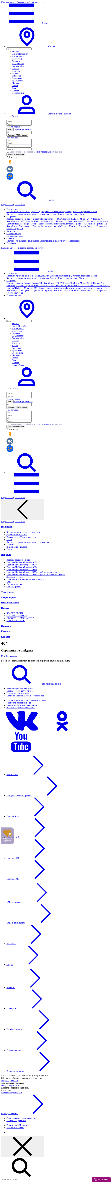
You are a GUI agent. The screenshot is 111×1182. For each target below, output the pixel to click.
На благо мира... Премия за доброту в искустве (23, 2)
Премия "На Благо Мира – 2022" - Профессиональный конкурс (35, 224)
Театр (81, 214)
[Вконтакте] (21, 731)
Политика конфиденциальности (21, 1118)
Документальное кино (50, 211)
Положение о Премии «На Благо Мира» (25, 579)
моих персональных (45, 152)
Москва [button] (51, 46)
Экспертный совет (49, 226)
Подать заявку (7, 204)
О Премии (6, 554)
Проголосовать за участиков (19, 691)
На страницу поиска (51, 684)
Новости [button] (10, 238)
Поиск (50, 200)
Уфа (14, 88)
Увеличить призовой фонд (18, 703)
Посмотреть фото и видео (18, 693)
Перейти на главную (10, 656)
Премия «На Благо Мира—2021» (21, 569)
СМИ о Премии (13, 587)
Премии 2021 (12, 879)
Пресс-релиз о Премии (29, 226)
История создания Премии (19, 219)
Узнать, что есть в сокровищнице (21, 705)
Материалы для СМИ (16, 1120)
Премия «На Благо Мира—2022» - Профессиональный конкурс (35, 574)
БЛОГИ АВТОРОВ (15, 620)
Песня (94, 211)
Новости (5, 608)
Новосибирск (18, 93)
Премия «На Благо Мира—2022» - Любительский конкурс (33, 572)
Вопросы (5, 636)
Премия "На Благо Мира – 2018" (47, 219)
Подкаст (54, 214)
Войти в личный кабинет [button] (59, 114)
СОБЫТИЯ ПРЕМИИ (16, 616)
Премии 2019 (12, 837)
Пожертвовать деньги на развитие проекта (26, 700)
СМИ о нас (63, 226)
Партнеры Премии (78, 226)
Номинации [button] (12, 209)
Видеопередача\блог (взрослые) (76, 211)
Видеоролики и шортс (68, 214)
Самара (15, 90)
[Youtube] (21, 751)
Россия (15, 85)
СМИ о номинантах (15, 923)
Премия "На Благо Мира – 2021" (40, 221)
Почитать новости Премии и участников (25, 696)
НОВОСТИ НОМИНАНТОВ (20, 618)
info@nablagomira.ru (10, 1085)
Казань (15, 73)
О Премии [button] (11, 216)
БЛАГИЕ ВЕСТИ (14, 613)
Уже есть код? (12, 138)
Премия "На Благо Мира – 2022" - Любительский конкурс (83, 221)
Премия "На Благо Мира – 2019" (77, 219)
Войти (10, 129)
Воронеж (16, 61)
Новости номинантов (29, 241)
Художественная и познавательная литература (28, 214)
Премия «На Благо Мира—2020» (21, 567)
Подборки (18, 228)
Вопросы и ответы (15, 1071)
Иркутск (16, 71)
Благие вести (12, 241)
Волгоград (17, 59)
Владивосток (18, 63)
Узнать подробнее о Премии (19, 688)
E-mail (15, 116)
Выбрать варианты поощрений (20, 707)
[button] (26, 318)
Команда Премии (9, 1113)
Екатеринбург (18, 66)
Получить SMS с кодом (17, 135)
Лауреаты (11, 943)
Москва (15, 51)
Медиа (9, 964)
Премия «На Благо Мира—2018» (21, 562)
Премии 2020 (12, 858)
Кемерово (16, 76)
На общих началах (14, 236)
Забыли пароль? (13, 127)
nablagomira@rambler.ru (11, 1093)
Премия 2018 (12, 816)
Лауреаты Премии (74, 224)
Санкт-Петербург (20, 54)
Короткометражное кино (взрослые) (23, 211)
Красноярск (17, 81)
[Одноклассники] (62, 731)
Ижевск (15, 68)
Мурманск (17, 83)
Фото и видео (12, 231)
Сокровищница (13, 233)
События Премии (48, 241)
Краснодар (17, 78)
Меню (45, 23)
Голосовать (20, 204)
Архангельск (18, 56)
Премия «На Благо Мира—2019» (21, 565)
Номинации (6, 527)
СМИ (9, 582)
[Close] (22, 1146)
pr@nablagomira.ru (9, 1080)
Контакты (92, 226)
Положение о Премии (16, 1125)
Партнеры (11, 243)
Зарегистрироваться (23, 129)
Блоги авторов (63, 241)
